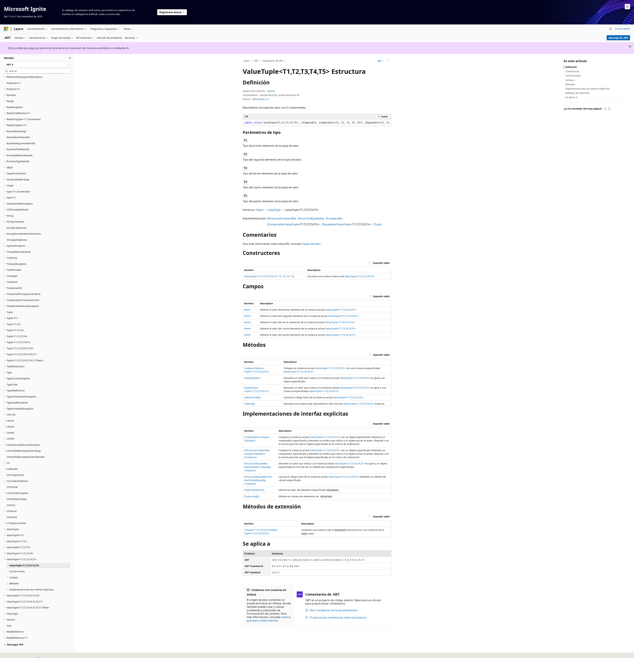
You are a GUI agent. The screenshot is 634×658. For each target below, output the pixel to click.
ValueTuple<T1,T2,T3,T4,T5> (360, 276)
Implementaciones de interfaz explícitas (587, 88)
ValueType (274, 210)
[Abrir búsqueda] (610, 29)
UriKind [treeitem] (11, 505)
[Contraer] (70, 58)
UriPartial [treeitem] (12, 517)
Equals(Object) (252, 377)
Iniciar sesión (622, 28)
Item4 (247, 328)
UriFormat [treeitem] (12, 487)
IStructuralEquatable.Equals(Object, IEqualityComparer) (257, 467)
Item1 (247, 309)
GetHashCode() (252, 397)
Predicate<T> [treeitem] (14, 83)
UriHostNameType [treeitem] (17, 499)
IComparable (334, 218)
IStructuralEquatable (311, 218)
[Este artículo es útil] (605, 109)
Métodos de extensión (577, 92)
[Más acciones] (388, 61)
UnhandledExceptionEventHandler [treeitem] (26, 456)
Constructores (573, 75)
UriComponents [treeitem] (15, 474)
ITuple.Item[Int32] (254, 489)
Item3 (247, 322)
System (271, 91)
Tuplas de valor (311, 244)
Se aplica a (571, 97)
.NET (256, 60)
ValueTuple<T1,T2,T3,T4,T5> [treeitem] (24, 565)
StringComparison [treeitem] (17, 227)
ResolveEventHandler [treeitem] (18, 137)
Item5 (247, 334)
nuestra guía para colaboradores (269, 618)
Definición (571, 67)
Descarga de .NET (618, 37)
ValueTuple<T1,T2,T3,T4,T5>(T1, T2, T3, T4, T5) (269, 276)
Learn (246, 60)
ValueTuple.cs (259, 99)
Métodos (570, 84)
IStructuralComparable (281, 218)
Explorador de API (273, 60)
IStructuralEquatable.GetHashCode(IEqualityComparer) (258, 480)
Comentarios (572, 71)
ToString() (249, 403)
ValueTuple (292, 224)
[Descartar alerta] (627, 6)
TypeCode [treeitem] (12, 384)
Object (259, 210)
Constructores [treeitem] (17, 571)
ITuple (377, 224)
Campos (569, 80)
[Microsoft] (6, 29)
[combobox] (37, 64)
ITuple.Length (252, 496)
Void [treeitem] (9, 625)
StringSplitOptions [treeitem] (17, 239)
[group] (317, 122)
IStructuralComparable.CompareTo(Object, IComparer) (257, 454)
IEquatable (328, 224)
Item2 (247, 316)
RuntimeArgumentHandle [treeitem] (21, 143)
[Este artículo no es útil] (609, 109)
